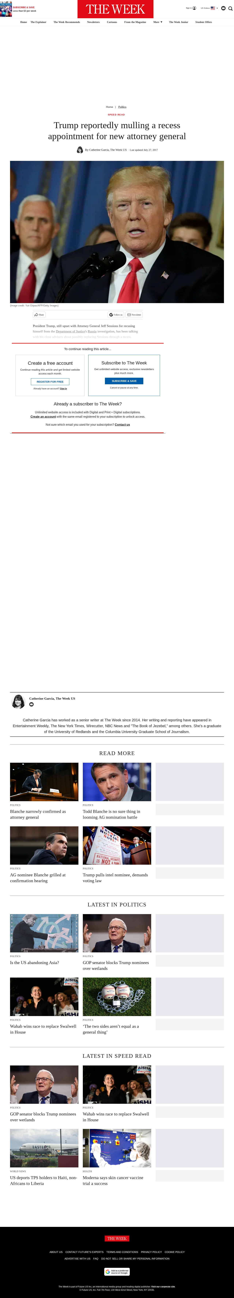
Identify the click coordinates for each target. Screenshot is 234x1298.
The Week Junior (178, 22)
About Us (56, 1252)
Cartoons (112, 22)
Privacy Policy (151, 1252)
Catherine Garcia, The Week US (108, 149)
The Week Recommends (67, 22)
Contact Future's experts (84, 1252)
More (156, 22)
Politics (122, 106)
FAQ (95, 1258)
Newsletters (93, 22)
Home (109, 106)
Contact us (122, 424)
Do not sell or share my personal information (135, 1258)
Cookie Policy (175, 1252)
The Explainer (38, 22)
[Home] (23, 22)
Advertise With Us (77, 1258)
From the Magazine (135, 22)
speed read (116, 115)
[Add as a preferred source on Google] (117, 1272)
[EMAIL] (32, 704)
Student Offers (203, 22)
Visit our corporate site (163, 1286)
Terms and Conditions (122, 1252)
